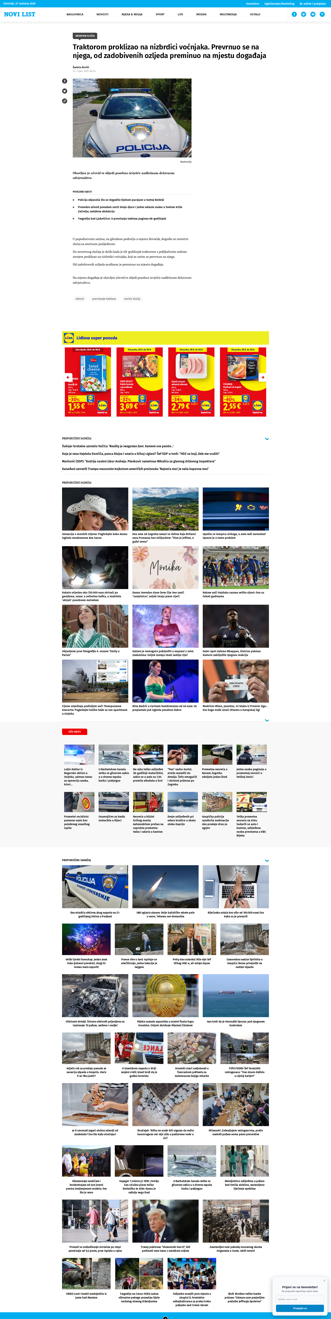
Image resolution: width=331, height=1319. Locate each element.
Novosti (102, 14)
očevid (80, 298)
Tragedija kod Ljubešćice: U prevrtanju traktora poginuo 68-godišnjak (122, 218)
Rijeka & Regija (132, 14)
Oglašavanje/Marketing (279, 3)
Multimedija (228, 14)
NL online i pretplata (313, 3)
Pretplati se (300, 1308)
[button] (263, 377)
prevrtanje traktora (104, 298)
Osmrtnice (252, 3)
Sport (160, 14)
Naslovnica (75, 14)
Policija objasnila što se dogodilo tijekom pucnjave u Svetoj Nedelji (121, 200)
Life (180, 14)
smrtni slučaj (132, 298)
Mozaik (201, 14)
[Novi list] (19, 14)
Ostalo (255, 14)
